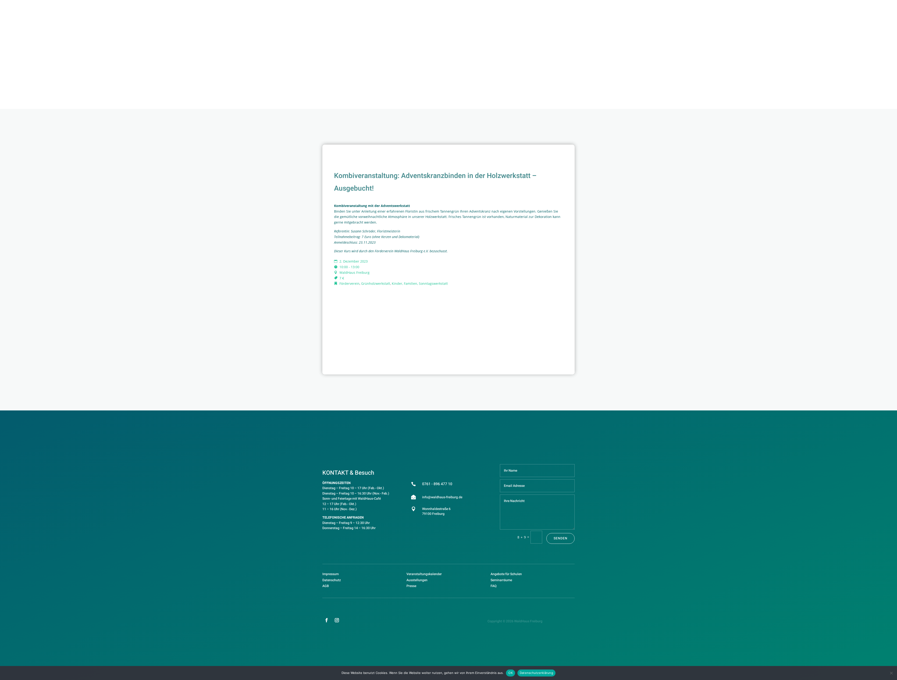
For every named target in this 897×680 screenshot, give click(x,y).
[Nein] (891, 673)
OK (510, 673)
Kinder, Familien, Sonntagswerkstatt (420, 283)
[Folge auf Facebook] (326, 620)
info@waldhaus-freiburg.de (442, 497)
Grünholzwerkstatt (375, 283)
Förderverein (349, 283)
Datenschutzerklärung (536, 673)
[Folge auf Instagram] (337, 620)
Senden (560, 538)
